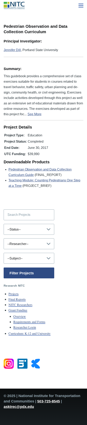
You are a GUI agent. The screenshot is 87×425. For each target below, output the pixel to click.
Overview (19, 316)
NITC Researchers (20, 305)
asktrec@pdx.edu (19, 407)
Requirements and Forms (29, 322)
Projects (13, 294)
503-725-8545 (48, 401)
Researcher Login (24, 327)
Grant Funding (17, 310)
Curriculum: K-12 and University (29, 333)
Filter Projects (22, 273)
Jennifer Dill (12, 50)
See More (34, 114)
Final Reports (17, 299)
